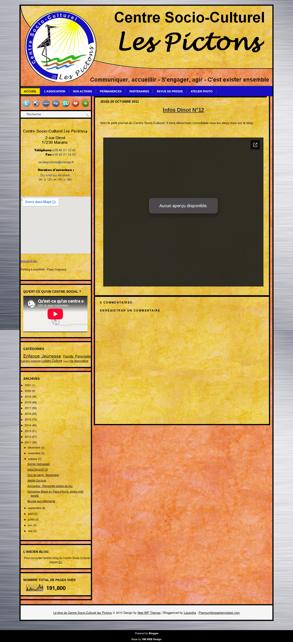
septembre (35, 508)
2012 (28, 436)
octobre (33, 459)
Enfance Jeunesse (42, 356)
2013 (28, 431)
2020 (28, 391)
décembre (34, 447)
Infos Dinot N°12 (37, 469)
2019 (28, 396)
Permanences (111, 91)
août (31, 513)
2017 (28, 408)
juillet (31, 519)
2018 (28, 402)
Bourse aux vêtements (41, 501)
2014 (28, 425)
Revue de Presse (170, 91)
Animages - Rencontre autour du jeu (50, 486)
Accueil (30, 91)
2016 (28, 414)
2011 (28, 442)
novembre (34, 453)
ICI (60, 562)
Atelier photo (201, 91)
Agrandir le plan (29, 261)
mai (30, 531)
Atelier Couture (36, 480)
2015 (28, 419)
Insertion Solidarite (31, 361)
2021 (28, 385)
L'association (54, 91)
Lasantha (190, 612)
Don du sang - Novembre (43, 475)
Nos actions (82, 91)
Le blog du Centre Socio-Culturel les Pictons (82, 612)
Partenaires (139, 91)
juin (30, 525)
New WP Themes (149, 612)
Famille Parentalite (77, 356)
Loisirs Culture (51, 360)
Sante (66, 361)
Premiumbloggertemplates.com (219, 612)
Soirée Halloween (38, 464)
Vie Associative (78, 361)
